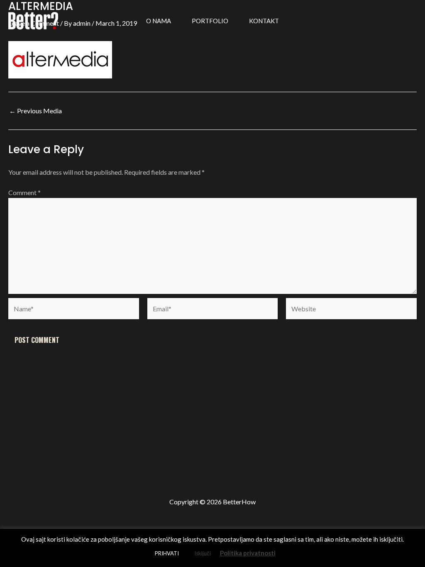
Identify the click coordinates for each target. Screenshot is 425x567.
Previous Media (35, 111)
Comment (24, 192)
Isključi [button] (202, 553)
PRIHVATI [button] (167, 553)
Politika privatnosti (248, 553)
